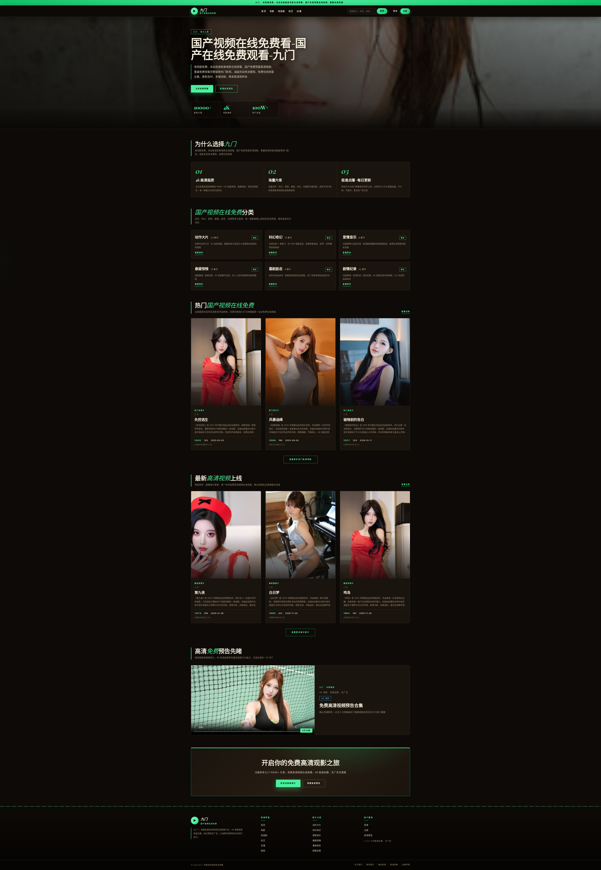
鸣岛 (347, 592)
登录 (395, 11)
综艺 (291, 11)
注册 (405, 11)
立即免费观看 (202, 89)
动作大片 (317, 825)
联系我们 (370, 865)
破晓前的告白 (354, 419)
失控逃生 (201, 419)
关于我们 (358, 865)
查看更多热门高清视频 (300, 459)
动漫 (299, 11)
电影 (272, 11)
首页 (263, 11)
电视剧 (281, 11)
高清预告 (368, 835)
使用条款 (394, 865)
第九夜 (200, 592)
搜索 (382, 11)
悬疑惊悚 (317, 840)
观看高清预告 (226, 89)
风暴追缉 (276, 419)
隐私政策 (382, 865)
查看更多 (199, 253)
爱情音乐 (317, 835)
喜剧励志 (317, 845)
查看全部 (405, 311)
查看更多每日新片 (300, 632)
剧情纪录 (317, 850)
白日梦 (274, 592)
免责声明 (406, 865)
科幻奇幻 (317, 830)
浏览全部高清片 (288, 783)
